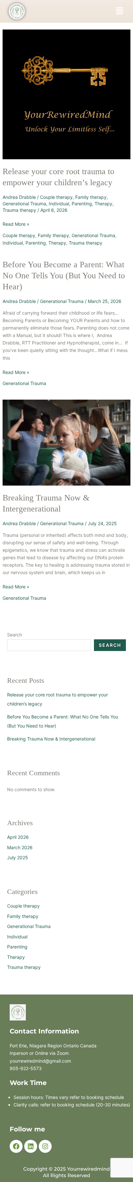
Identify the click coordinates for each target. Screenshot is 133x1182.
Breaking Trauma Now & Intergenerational (51, 739)
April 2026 (18, 837)
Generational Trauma (24, 203)
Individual (59, 203)
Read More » (16, 223)
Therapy (103, 203)
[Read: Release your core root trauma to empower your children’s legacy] (67, 94)
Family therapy (91, 197)
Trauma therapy (19, 210)
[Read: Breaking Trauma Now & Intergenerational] (67, 442)
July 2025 (17, 857)
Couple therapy (56, 197)
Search (14, 634)
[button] (119, 11)
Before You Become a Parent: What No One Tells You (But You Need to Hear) (64, 275)
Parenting (82, 203)
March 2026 (20, 847)
